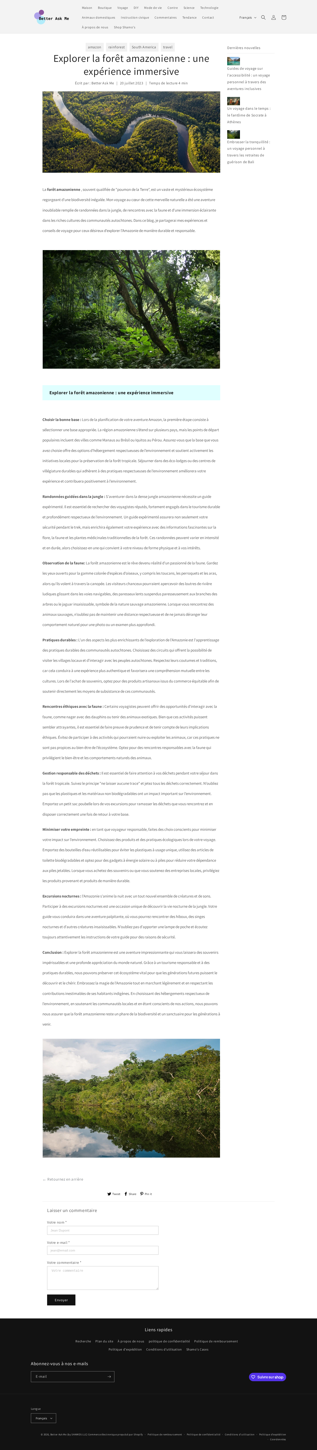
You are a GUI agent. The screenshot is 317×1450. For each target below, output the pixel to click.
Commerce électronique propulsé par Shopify (115, 1434)
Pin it (148, 1194)
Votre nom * (57, 1222)
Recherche (83, 1341)
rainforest (116, 47)
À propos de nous (131, 1341)
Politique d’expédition (272, 1434)
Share (132, 1194)
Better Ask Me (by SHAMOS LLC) (68, 1434)
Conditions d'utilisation (164, 1349)
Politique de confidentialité (203, 1434)
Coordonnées (278, 1439)
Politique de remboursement (216, 1341)
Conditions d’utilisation (240, 1434)
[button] (263, 17)
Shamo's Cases (197, 1349)
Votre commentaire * (64, 1262)
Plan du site (104, 1341)
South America (144, 47)
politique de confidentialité (169, 1341)
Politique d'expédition (125, 1349)
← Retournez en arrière (62, 1179)
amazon (94, 47)
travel (168, 47)
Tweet (116, 1194)
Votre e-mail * (58, 1242)
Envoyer (61, 1300)
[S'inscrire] (109, 1376)
